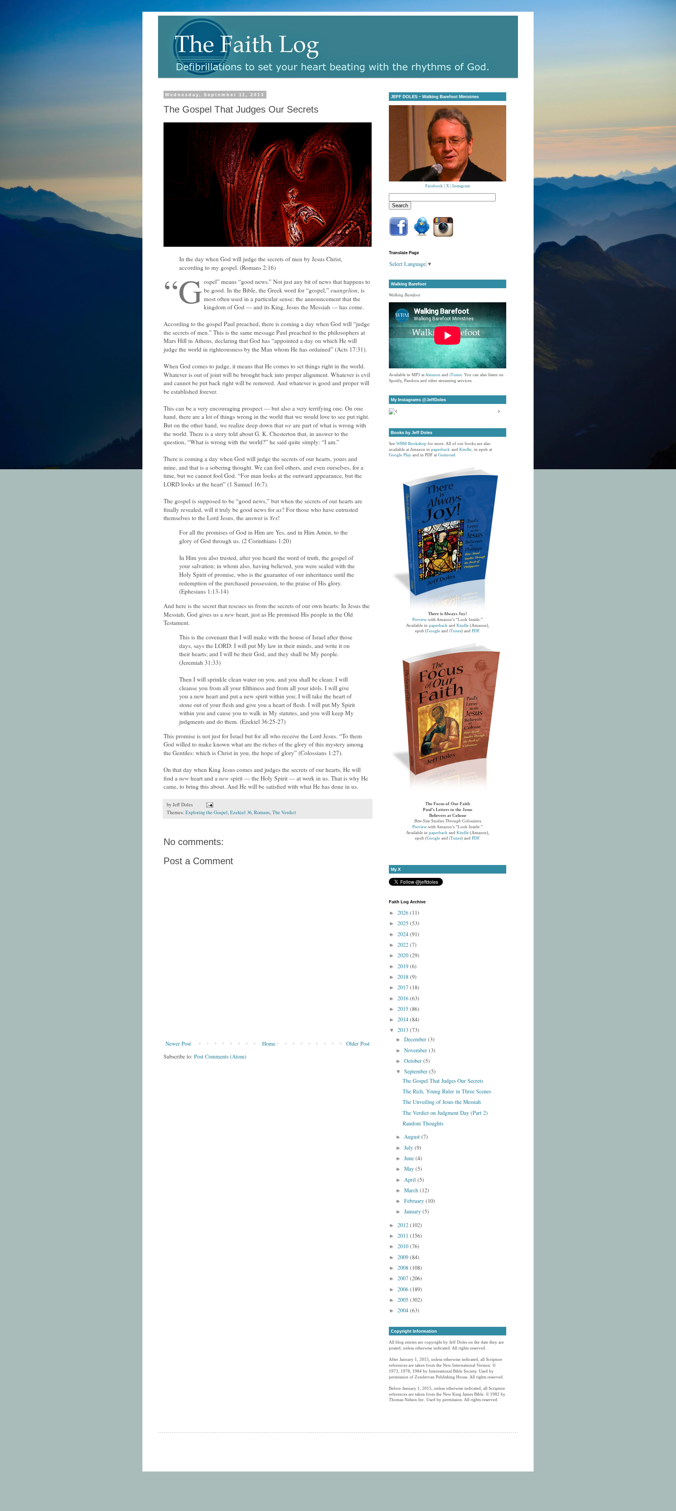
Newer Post (178, 1043)
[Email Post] (208, 804)
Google (433, 631)
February (415, 1200)
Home (268, 1043)
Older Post (358, 1043)
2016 (403, 998)
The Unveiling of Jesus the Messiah (442, 1101)
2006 (403, 1289)
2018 (403, 976)
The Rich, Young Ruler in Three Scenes (447, 1091)
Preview (419, 619)
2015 (403, 1008)
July (409, 1147)
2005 (403, 1299)
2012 (403, 1225)
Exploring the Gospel (206, 812)
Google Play (400, 455)
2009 (403, 1257)
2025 (403, 923)
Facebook (434, 186)
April (410, 1179)
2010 (403, 1246)
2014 (403, 1019)
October (413, 1060)
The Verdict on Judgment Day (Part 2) (445, 1112)
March (412, 1190)
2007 (403, 1278)
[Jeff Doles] (447, 144)
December (416, 1039)
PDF (475, 631)
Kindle (463, 625)
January (413, 1211)
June (409, 1158)
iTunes (455, 375)
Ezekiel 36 (241, 812)
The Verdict (284, 812)
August (412, 1136)
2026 (403, 912)
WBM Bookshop (411, 443)
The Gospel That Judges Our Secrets (443, 1080)
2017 (403, 987)
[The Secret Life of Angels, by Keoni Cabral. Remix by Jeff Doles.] (268, 244)
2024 (403, 934)
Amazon (432, 375)
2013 (403, 1030)
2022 (403, 944)
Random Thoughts (423, 1123)
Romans (262, 812)
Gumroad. (447, 455)
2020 (403, 955)
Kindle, (466, 449)
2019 (403, 966)
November (416, 1050)
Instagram (461, 186)
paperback (440, 449)
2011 (403, 1235)
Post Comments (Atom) (220, 1056)
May (409, 1168)
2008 (403, 1267)
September (416, 1071)
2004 (403, 1310)
